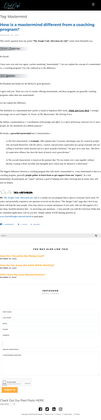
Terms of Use (49, 414)
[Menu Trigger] (93, 4)
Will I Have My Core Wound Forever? (22, 274)
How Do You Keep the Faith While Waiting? (27, 265)
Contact (77, 414)
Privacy (58, 414)
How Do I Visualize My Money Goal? (22, 255)
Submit (8, 390)
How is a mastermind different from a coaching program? (47, 27)
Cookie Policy (67, 414)
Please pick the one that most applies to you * (17, 340)
